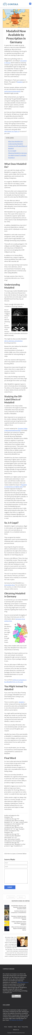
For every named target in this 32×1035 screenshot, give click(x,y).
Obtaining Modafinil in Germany (17, 153)
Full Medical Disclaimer (16, 1020)
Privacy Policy (25, 1026)
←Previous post (11, 897)
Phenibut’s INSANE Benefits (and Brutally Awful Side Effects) (18, 918)
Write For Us (16, 1029)
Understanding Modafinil (15, 144)
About (19, 1026)
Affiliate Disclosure (22, 982)
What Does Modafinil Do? (15, 141)
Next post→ (21, 897)
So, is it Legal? (12, 151)
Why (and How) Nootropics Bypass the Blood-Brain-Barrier (18, 928)
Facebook (10, 1026)
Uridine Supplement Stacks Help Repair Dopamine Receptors (18, 923)
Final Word (11, 158)
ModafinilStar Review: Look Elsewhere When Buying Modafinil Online (18, 907)
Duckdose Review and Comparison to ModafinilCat (18, 911)
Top (30, 1033)
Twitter (15, 1026)
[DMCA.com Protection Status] (16, 997)
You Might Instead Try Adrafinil (17, 155)
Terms (5, 1026)
